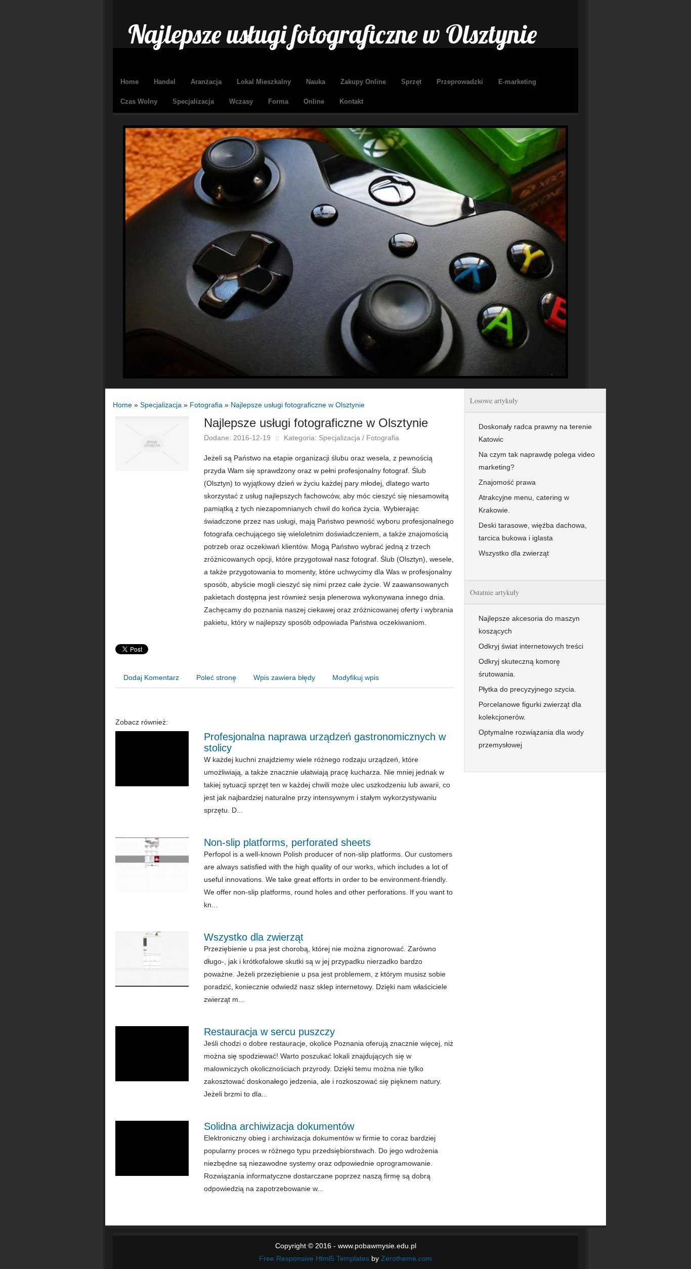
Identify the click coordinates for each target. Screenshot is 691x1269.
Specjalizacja (161, 405)
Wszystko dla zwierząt (254, 937)
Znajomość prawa (507, 482)
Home (122, 405)
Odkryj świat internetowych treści (531, 646)
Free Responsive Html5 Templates (314, 1258)
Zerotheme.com (406, 1258)
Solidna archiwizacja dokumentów (279, 1126)
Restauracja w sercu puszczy (269, 1031)
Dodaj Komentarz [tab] (151, 677)
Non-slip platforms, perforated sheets (287, 842)
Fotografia (206, 405)
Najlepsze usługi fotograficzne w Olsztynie (298, 405)
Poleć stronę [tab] (216, 677)
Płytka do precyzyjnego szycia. (527, 689)
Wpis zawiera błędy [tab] (284, 677)
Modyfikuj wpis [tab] (355, 677)
